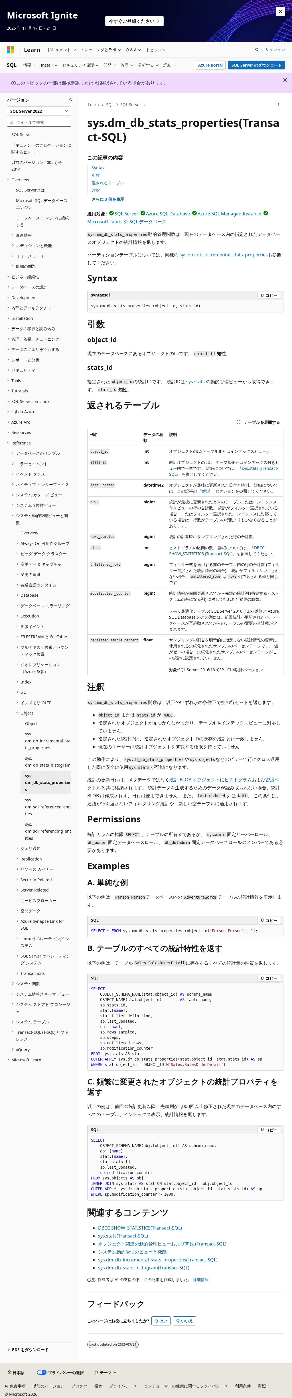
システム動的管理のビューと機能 (132, 1252)
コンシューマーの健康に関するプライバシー (184, 1386)
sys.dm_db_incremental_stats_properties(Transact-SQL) (158, 1260)
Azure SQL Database (168, 214)
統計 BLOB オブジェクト (194, 780)
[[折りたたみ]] (71, 99)
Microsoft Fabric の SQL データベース (127, 222)
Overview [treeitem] (29, 533)
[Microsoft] (10, 49)
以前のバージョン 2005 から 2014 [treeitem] (37, 166)
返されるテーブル (108, 183)
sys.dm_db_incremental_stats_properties (224, 255)
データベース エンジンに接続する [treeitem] (42, 221)
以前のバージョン (48, 1386)
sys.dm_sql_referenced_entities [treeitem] (48, 806)
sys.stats (195, 381)
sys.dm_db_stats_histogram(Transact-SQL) (143, 1268)
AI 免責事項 (15, 1386)
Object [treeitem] (31, 723)
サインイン (275, 49)
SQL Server (130, 104)
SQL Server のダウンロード (257, 65)
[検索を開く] (257, 50)
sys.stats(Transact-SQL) (123, 1236)
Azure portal (210, 65)
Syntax (98, 167)
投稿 (98, 1386)
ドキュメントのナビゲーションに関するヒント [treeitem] (41, 148)
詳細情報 (201, 1279)
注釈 (96, 190)
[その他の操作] (278, 105)
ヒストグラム (238, 780)
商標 (262, 1386)
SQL (109, 104)
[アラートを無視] (280, 11)
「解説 (204, 491)
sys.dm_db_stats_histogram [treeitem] (47, 761)
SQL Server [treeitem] (21, 134)
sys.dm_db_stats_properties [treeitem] (47, 782)
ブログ (77, 1386)
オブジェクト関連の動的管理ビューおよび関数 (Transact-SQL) (162, 1244)
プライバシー (121, 1386)
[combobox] (39, 111)
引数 (96, 175)
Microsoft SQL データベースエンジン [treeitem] (42, 204)
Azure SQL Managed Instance (229, 214)
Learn (93, 104)
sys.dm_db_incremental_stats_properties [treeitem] (47, 740)
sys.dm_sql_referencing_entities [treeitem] (48, 831)
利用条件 (243, 1386)
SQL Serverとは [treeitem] (30, 190)
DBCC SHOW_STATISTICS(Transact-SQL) (140, 1228)
